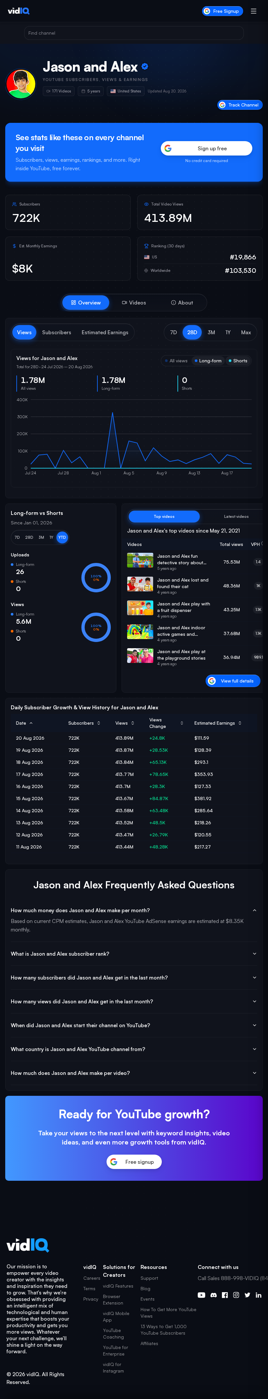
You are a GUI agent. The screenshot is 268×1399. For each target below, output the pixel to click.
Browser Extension (113, 1299)
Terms (89, 1288)
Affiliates (149, 1343)
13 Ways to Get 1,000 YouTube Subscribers (164, 1330)
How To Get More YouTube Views (168, 1313)
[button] (173, 332)
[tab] (85, 302)
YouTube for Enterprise (115, 1350)
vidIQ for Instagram (113, 1367)
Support (149, 1278)
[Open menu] (253, 11)
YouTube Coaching (113, 1333)
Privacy (90, 1299)
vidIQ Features (118, 1286)
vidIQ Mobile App (116, 1316)
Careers (91, 1278)
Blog (145, 1288)
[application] (134, 439)
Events (148, 1299)
